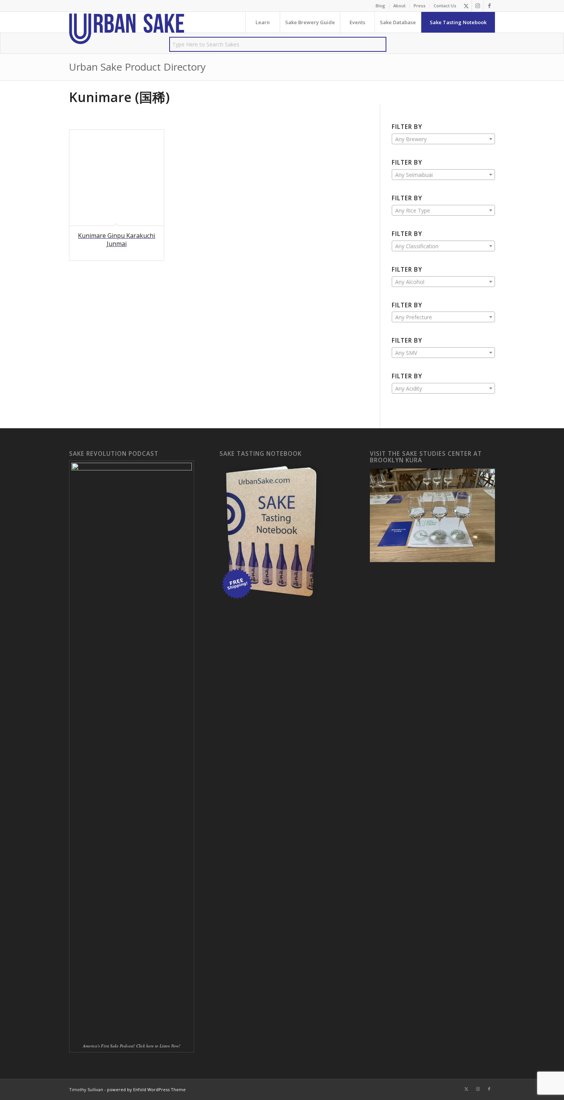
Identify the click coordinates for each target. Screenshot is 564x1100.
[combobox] (443, 139)
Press (419, 5)
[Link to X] (466, 6)
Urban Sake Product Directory (137, 67)
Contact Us (445, 5)
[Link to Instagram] (477, 6)
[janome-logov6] (126, 29)
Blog (380, 5)
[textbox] (443, 139)
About (399, 5)
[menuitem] (380, 6)
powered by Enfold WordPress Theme (146, 1089)
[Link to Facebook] (489, 6)
